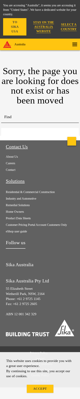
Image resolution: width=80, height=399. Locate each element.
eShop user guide (16, 231)
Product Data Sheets (18, 218)
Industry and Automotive (21, 198)
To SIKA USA (15, 26)
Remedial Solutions (18, 205)
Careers (10, 163)
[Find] (73, 117)
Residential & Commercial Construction (30, 192)
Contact (10, 169)
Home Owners (15, 211)
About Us (12, 156)
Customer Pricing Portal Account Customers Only (36, 224)
